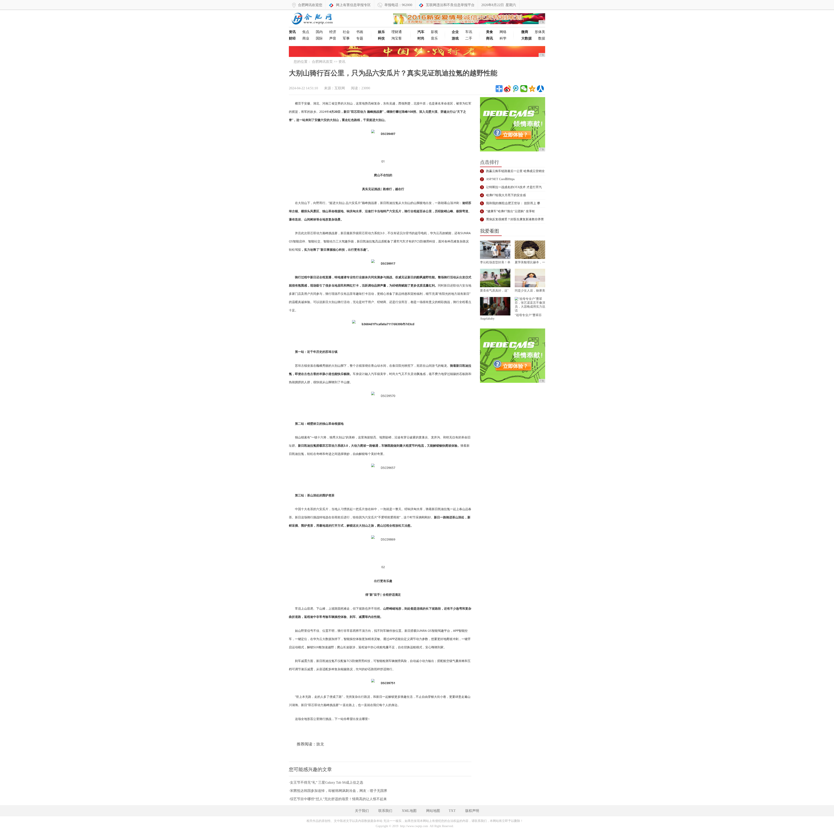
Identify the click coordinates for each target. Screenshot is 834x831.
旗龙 (320, 744)
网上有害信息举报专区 (353, 5)
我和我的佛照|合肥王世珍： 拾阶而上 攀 (513, 203)
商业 (305, 38)
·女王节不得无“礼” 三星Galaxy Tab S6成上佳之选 (326, 782)
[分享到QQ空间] (532, 88)
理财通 (396, 32)
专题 (359, 38)
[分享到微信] (523, 88)
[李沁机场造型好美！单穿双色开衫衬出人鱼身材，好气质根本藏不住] (495, 250)
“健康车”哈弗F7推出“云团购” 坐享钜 (510, 211)
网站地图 (433, 811)
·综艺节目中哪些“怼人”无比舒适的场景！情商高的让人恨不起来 (338, 799)
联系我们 (385, 811)
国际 (319, 38)
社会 (346, 32)
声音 (332, 38)
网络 (503, 32)
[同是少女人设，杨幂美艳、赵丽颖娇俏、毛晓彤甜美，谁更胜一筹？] (530, 279)
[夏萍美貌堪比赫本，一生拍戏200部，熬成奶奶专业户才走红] (530, 250)
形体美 (540, 32)
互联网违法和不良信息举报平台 (450, 5)
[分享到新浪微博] (507, 88)
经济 (332, 32)
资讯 (341, 61)
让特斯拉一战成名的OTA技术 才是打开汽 (514, 187)
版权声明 (472, 811)
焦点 (305, 32)
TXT (452, 811)
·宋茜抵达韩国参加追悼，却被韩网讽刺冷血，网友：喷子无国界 (338, 791)
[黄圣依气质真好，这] (495, 279)
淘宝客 (396, 38)
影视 (434, 32)
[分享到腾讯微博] (515, 88)
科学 (503, 38)
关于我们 (362, 811)
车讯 (468, 32)
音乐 (434, 38)
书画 (359, 32)
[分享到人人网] (540, 88)
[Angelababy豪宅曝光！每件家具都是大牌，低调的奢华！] (495, 307)
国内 (319, 32)
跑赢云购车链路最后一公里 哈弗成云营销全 (515, 171)
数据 (541, 38)
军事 (346, 38)
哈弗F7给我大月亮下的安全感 (506, 195)
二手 (468, 38)
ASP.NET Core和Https (500, 179)
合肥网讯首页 (322, 61)
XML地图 (409, 811)
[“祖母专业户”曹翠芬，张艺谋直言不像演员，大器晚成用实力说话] (530, 305)
